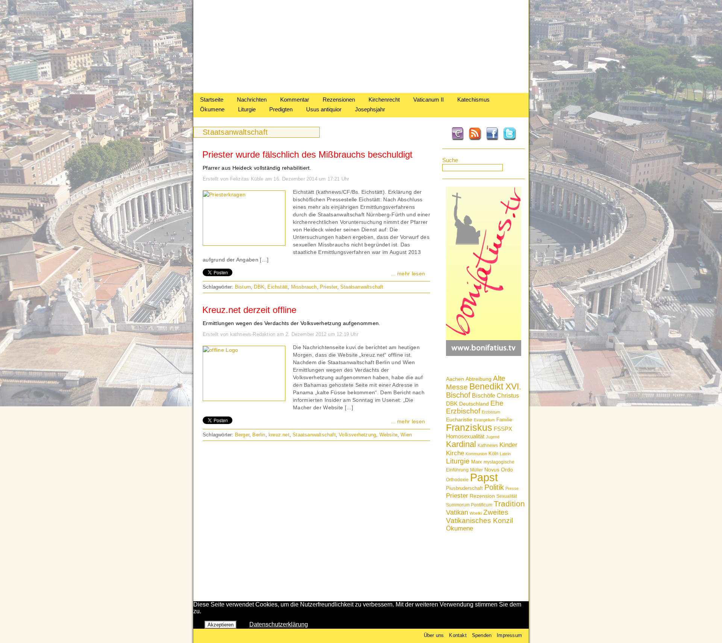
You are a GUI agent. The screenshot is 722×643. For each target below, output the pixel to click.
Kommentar (294, 99)
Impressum (509, 635)
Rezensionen (339, 99)
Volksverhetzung (357, 435)
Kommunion (476, 453)
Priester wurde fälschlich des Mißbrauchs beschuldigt (307, 154)
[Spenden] (457, 139)
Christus (508, 395)
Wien (406, 435)
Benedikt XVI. (495, 386)
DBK (452, 403)
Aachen (455, 379)
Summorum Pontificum (469, 505)
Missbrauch (304, 287)
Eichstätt (277, 287)
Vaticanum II (428, 99)
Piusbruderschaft (464, 488)
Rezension (482, 496)
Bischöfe (483, 395)
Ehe (497, 403)
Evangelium (484, 420)
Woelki (476, 513)
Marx (476, 462)
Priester (457, 495)
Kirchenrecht (384, 99)
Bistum (243, 287)
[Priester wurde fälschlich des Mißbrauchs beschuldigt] (224, 195)
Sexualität (506, 496)
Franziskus (469, 427)
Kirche (455, 453)
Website (388, 435)
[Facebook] (492, 139)
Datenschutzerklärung (278, 624)
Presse (512, 488)
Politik (494, 487)
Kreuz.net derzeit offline (249, 310)
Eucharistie (459, 420)
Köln (493, 453)
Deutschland (474, 404)
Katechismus (473, 99)
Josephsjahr (370, 109)
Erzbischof (463, 411)
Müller (476, 470)
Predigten (281, 109)
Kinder (508, 444)
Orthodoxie (457, 479)
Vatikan (457, 512)
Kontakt (457, 635)
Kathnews (488, 445)
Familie (504, 420)
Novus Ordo (498, 470)
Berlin (258, 435)
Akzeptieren (221, 625)
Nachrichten (252, 99)
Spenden (481, 635)
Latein (505, 453)
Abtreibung (478, 379)
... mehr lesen (408, 274)
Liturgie (247, 109)
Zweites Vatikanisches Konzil (479, 516)
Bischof (458, 395)
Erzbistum (491, 412)
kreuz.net (279, 435)
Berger (242, 435)
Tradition (509, 503)
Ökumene (212, 109)
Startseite (211, 99)
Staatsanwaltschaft (362, 287)
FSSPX (503, 429)
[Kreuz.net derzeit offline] (220, 350)
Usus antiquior (323, 109)
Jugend (492, 437)
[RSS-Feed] (475, 139)
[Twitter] (509, 139)
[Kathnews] (361, 91)
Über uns (434, 635)
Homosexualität (465, 436)
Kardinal (461, 444)
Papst (484, 477)
